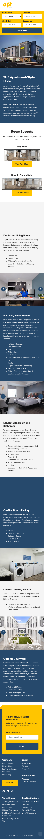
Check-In (26, 13)
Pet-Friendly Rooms (9, 769)
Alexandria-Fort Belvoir (30, 802)
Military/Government (10, 810)
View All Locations (29, 813)
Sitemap (25, 766)
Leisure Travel (7, 807)
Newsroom (6, 772)
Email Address (13, 733)
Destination (7, 13)
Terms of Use (26, 763)
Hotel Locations (8, 763)
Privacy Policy (27, 769)
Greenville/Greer (28, 810)
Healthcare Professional (11, 813)
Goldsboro (26, 804)
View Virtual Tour (22, 164)
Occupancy (27, 21)
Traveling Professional (10, 802)
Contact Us (10, 783)
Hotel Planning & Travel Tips (11, 820)
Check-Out (6, 21)
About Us (25, 779)
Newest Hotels (7, 766)
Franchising (6, 775)
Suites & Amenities (29, 782)
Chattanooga (27, 807)
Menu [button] (38, 5)
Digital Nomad (7, 816)
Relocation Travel (8, 804)
